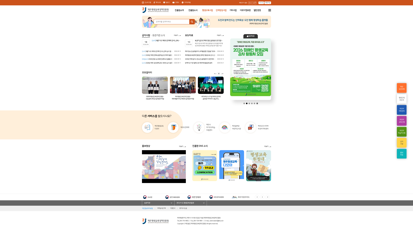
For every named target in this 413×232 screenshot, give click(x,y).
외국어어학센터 (402, 110)
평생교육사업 (207, 10)
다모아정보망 (245, 10)
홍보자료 (401, 154)
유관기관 (147, 203)
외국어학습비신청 (401, 132)
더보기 (176, 35)
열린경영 (257, 10)
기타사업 (233, 10)
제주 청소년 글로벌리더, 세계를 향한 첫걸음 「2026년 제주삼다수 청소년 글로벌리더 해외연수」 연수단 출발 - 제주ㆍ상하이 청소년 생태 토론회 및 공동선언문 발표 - (201, 51)
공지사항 (146, 35)
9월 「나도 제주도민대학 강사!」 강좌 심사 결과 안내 (158, 51)
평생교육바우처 (402, 99)
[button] (257, 197)
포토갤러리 (147, 72)
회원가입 (267, 3)
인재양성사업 (221, 10)
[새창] (204, 165)
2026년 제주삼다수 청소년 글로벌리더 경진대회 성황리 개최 (201, 59)
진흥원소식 (192, 10)
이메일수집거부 (161, 208)
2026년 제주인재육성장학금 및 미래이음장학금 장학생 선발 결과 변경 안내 (158, 55)
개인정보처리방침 (147, 208)
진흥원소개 (179, 10)
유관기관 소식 (158, 35)
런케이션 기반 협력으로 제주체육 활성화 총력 (198, 63)
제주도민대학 (402, 88)
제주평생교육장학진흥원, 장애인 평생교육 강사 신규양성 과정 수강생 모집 (201, 55)
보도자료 (189, 35)
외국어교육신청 (402, 121)
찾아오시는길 (183, 208)
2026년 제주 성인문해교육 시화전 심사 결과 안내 (158, 63)
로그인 (261, 3)
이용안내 (172, 208)
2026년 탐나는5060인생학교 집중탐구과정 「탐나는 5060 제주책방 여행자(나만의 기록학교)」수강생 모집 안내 (158, 59)
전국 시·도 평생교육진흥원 (185, 203)
